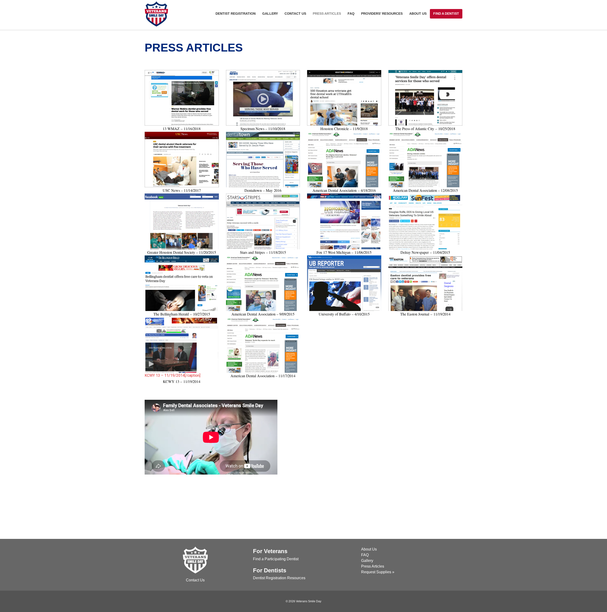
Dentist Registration (236, 13)
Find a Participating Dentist (276, 559)
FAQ (351, 13)
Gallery (270, 13)
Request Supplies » (377, 572)
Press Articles (327, 13)
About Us (418, 13)
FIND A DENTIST (446, 13)
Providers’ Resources (382, 13)
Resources (296, 578)
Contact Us (295, 13)
